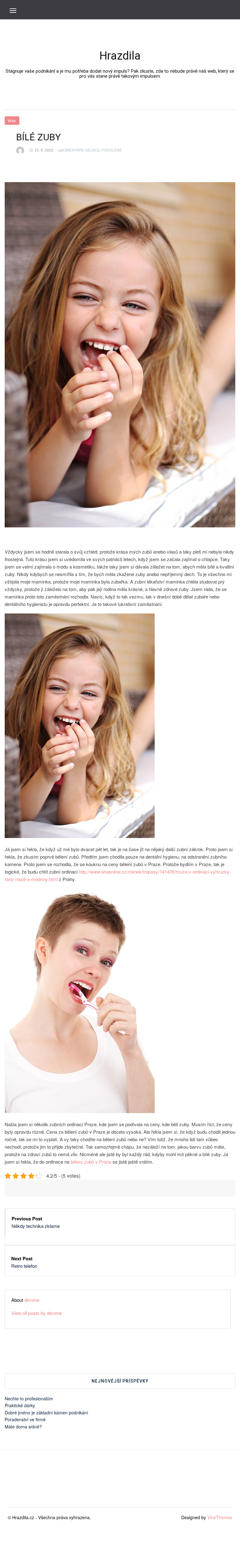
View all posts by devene (36, 1313)
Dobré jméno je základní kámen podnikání (46, 1412)
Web (12, 120)
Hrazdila (120, 55)
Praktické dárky (20, 1405)
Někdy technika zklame (36, 1226)
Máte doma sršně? (23, 1426)
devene (31, 1299)
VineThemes (219, 1517)
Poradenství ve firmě (25, 1419)
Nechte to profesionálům (29, 1398)
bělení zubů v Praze (91, 1161)
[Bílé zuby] (120, 354)
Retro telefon (24, 1265)
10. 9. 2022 (43, 150)
